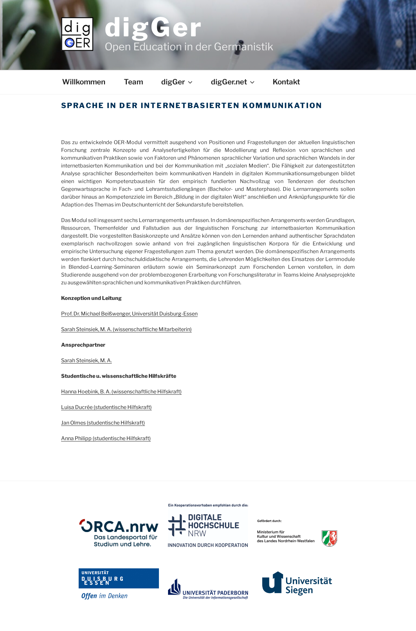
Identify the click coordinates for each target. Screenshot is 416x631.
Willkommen (83, 81)
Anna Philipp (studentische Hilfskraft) (106, 438)
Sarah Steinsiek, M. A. (86, 360)
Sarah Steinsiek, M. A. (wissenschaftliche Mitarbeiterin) (126, 329)
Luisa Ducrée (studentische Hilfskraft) (106, 407)
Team (133, 81)
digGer (154, 27)
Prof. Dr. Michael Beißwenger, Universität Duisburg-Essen (129, 314)
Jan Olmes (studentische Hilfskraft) (103, 423)
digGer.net (229, 81)
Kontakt (286, 81)
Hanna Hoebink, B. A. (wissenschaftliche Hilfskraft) (121, 392)
